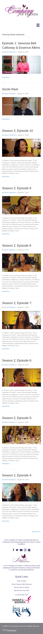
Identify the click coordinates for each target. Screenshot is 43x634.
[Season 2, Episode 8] (21, 262)
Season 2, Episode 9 (16, 188)
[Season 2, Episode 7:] (21, 320)
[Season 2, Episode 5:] (21, 435)
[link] (21, 581)
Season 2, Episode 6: (17, 360)
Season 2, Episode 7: (17, 303)
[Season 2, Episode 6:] (21, 377)
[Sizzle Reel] (21, 106)
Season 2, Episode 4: (17, 475)
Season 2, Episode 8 (16, 245)
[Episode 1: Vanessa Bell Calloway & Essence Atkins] (21, 64)
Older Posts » (36, 531)
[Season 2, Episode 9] (21, 205)
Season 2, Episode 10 (17, 130)
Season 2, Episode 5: (17, 418)
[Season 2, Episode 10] (21, 147)
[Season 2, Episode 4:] (21, 492)
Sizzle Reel (10, 89)
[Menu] (38, 25)
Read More (5, 77)
